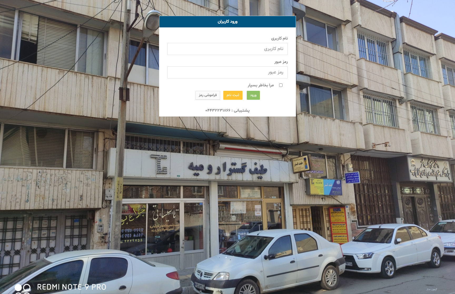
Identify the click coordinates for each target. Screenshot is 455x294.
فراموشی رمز (208, 95)
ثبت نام (233, 95)
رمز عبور (281, 62)
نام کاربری (279, 38)
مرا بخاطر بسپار (260, 85)
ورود (253, 95)
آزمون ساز (432, 289)
